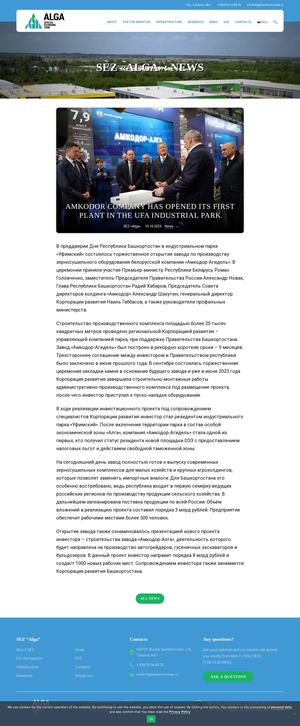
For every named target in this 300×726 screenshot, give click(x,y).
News (187, 67)
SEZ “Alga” (28, 639)
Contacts (82, 667)
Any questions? (218, 639)
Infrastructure (27, 667)
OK (151, 719)
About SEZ (25, 650)
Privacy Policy (180, 712)
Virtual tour (84, 676)
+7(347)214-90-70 (229, 5)
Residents (24, 676)
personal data (281, 707)
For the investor (29, 658)
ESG (78, 658)
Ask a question (228, 677)
